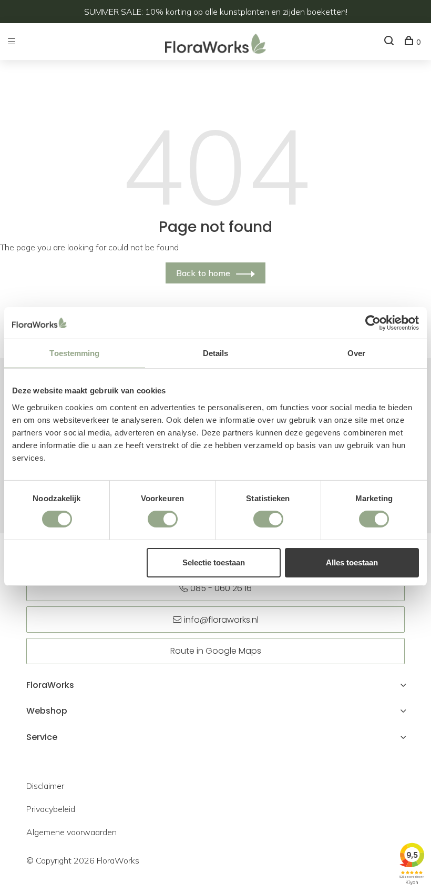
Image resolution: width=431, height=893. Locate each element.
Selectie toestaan (213, 562)
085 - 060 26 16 (221, 588)
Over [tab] (356, 353)
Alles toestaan (352, 562)
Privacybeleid (50, 809)
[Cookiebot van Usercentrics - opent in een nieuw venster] (373, 323)
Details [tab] (216, 353)
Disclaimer (45, 785)
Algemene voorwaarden (71, 832)
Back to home (203, 273)
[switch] (163, 519)
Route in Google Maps (215, 651)
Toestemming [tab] (74, 353)
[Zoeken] (390, 42)
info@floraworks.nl (221, 620)
